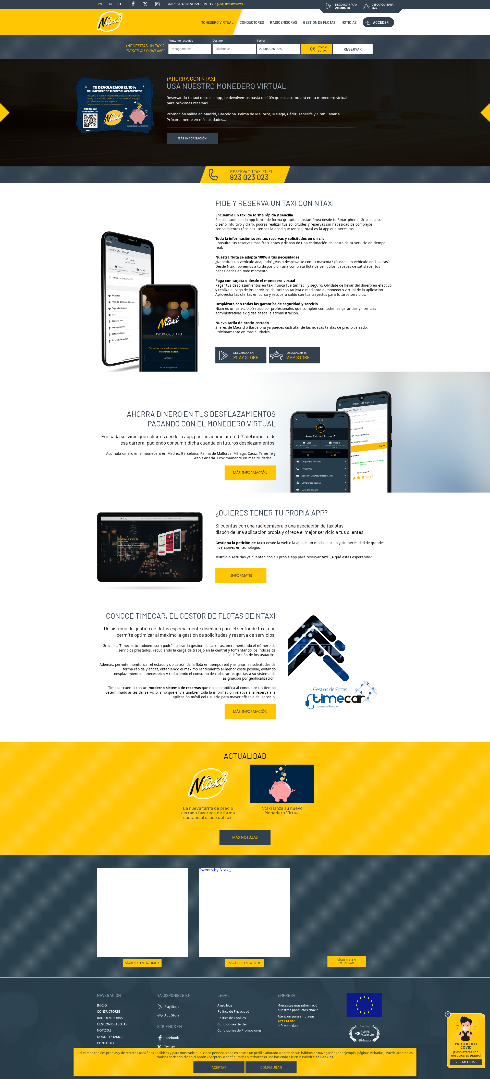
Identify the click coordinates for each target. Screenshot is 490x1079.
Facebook (171, 1038)
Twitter (169, 1047)
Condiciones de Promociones (239, 1030)
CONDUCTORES (252, 22)
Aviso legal (225, 1005)
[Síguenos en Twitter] (145, 4)
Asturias (238, 557)
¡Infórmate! (241, 575)
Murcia (221, 557)
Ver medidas (466, 1062)
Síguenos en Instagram (346, 961)
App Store (171, 1015)
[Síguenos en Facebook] (133, 4)
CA (119, 4)
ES (100, 4)
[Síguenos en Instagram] (157, 4)
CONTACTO (105, 1043)
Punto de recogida (180, 40)
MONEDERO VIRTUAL (217, 22)
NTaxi (109, 21)
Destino (218, 40)
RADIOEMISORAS (283, 22)
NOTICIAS (349, 22)
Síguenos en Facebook (142, 963)
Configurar (271, 1067)
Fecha (261, 40)
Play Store (171, 1006)
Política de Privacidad (233, 1011)
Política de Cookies (231, 1018)
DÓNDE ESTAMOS (110, 1037)
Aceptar (219, 1067)
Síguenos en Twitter (244, 963)
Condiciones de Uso (232, 1024)
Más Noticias (245, 837)
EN (109, 4)
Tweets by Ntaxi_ (215, 870)
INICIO (102, 1005)
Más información (192, 138)
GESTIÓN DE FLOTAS (319, 22)
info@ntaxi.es (288, 1026)
